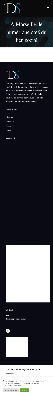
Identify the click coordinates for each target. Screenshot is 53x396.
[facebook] (8, 331)
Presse (8, 126)
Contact (9, 130)
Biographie (11, 117)
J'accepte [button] (24, 390)
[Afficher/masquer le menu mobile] (48, 7)
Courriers (10, 121)
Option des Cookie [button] (11, 390)
